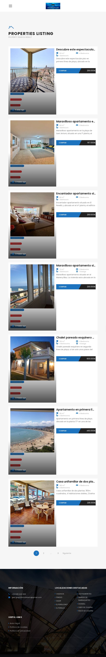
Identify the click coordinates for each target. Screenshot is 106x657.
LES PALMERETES (84, 594)
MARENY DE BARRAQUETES (84, 598)
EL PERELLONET (62, 604)
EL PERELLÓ (60, 608)
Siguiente (67, 553)
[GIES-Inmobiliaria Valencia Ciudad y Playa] (53, 6)
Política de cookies (18, 627)
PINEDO (59, 597)
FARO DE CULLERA (85, 607)
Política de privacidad (20, 631)
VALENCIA (60, 594)
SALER (58, 601)
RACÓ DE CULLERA (85, 611)
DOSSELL (81, 604)
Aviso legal (15, 623)
